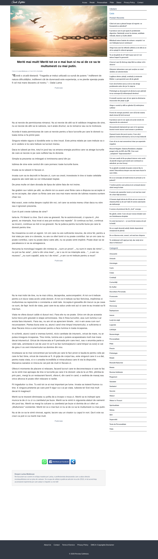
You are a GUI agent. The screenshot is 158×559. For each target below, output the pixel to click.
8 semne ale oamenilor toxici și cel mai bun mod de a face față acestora (127, 193)
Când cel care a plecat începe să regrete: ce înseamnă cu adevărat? (126, 25)
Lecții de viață (115, 320)
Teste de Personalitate (118, 424)
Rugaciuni (113, 377)
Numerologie (114, 334)
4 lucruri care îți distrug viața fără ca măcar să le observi (127, 63)
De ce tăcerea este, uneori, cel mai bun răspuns (127, 235)
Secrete (112, 391)
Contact (140, 2)
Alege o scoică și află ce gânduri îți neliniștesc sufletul (127, 106)
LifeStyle (113, 329)
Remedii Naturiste (116, 363)
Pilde (112, 2)
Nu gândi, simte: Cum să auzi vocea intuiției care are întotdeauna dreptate (128, 215)
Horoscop (113, 306)
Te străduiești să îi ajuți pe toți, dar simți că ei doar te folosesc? (126, 241)
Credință (113, 277)
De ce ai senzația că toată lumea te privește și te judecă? (127, 179)
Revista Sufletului (116, 372)
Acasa (84, 2)
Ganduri (113, 301)
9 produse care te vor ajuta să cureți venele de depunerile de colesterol (127, 121)
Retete (112, 367)
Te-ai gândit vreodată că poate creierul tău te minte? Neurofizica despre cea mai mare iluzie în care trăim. (128, 170)
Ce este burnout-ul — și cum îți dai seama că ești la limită (128, 222)
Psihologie (113, 353)
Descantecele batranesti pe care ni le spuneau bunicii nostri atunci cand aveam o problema (127, 128)
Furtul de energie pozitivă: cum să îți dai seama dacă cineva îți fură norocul (127, 114)
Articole (112, 258)
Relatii (92, 2)
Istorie (112, 315)
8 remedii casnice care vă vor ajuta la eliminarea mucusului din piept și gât (127, 99)
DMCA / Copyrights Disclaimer (102, 545)
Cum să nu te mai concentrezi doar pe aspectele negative (127, 142)
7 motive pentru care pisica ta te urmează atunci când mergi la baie (127, 186)
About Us (47, 545)
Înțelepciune (114, 310)
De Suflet (113, 287)
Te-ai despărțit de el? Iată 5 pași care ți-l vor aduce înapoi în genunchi (126, 56)
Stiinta (112, 410)
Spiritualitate (114, 405)
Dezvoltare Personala (118, 292)
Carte (112, 268)
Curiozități (113, 282)
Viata (111, 429)
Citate (112, 273)
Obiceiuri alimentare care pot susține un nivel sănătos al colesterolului (126, 70)
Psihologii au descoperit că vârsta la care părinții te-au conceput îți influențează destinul (128, 92)
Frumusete (114, 296)
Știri (111, 415)
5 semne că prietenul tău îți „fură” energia (125, 209)
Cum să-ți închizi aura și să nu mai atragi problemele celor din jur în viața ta (125, 85)
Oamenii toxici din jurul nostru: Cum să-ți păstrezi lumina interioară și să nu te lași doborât (128, 135)
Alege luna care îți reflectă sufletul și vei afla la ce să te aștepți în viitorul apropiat (128, 49)
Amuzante (113, 254)
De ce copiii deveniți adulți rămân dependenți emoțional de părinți (126, 229)
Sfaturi (118, 2)
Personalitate (102, 2)
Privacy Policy (129, 2)
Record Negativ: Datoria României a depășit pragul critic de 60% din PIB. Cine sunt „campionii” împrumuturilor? (126, 151)
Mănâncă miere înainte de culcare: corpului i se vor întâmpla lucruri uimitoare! (127, 41)
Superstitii (113, 419)
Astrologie (113, 263)
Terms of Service (68, 545)
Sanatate (113, 382)
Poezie (112, 348)
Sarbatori (113, 386)
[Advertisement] (58, 105)
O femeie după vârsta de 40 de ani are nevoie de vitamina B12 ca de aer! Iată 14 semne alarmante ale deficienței (127, 201)
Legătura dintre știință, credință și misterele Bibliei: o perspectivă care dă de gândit (126, 78)
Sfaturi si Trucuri (116, 400)
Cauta (112, 13)
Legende (113, 325)
